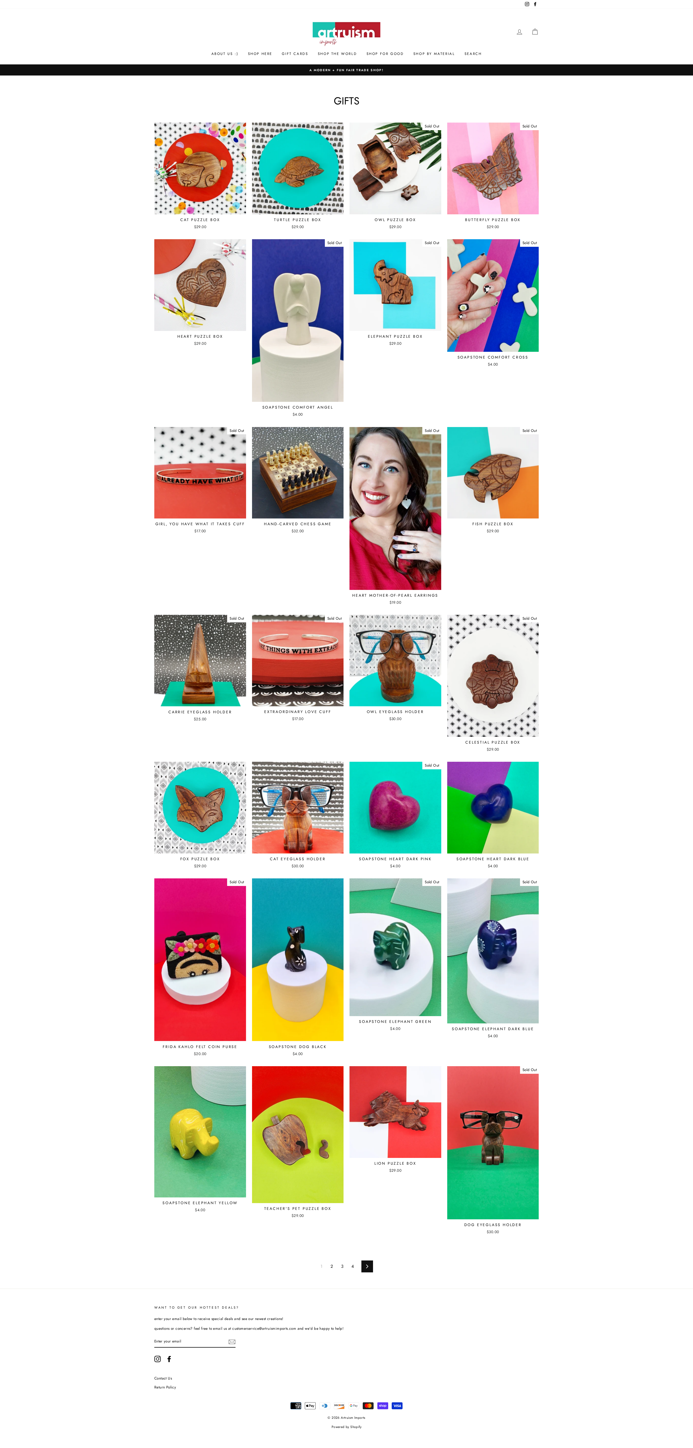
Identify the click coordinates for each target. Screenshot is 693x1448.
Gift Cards (295, 53)
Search (473, 53)
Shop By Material (434, 53)
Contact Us (163, 1378)
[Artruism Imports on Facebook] (169, 1359)
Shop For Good (385, 53)
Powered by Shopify (346, 1426)
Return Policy (165, 1387)
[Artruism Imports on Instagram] (157, 1359)
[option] (346, 70)
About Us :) (224, 53)
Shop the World (337, 53)
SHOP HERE (260, 53)
